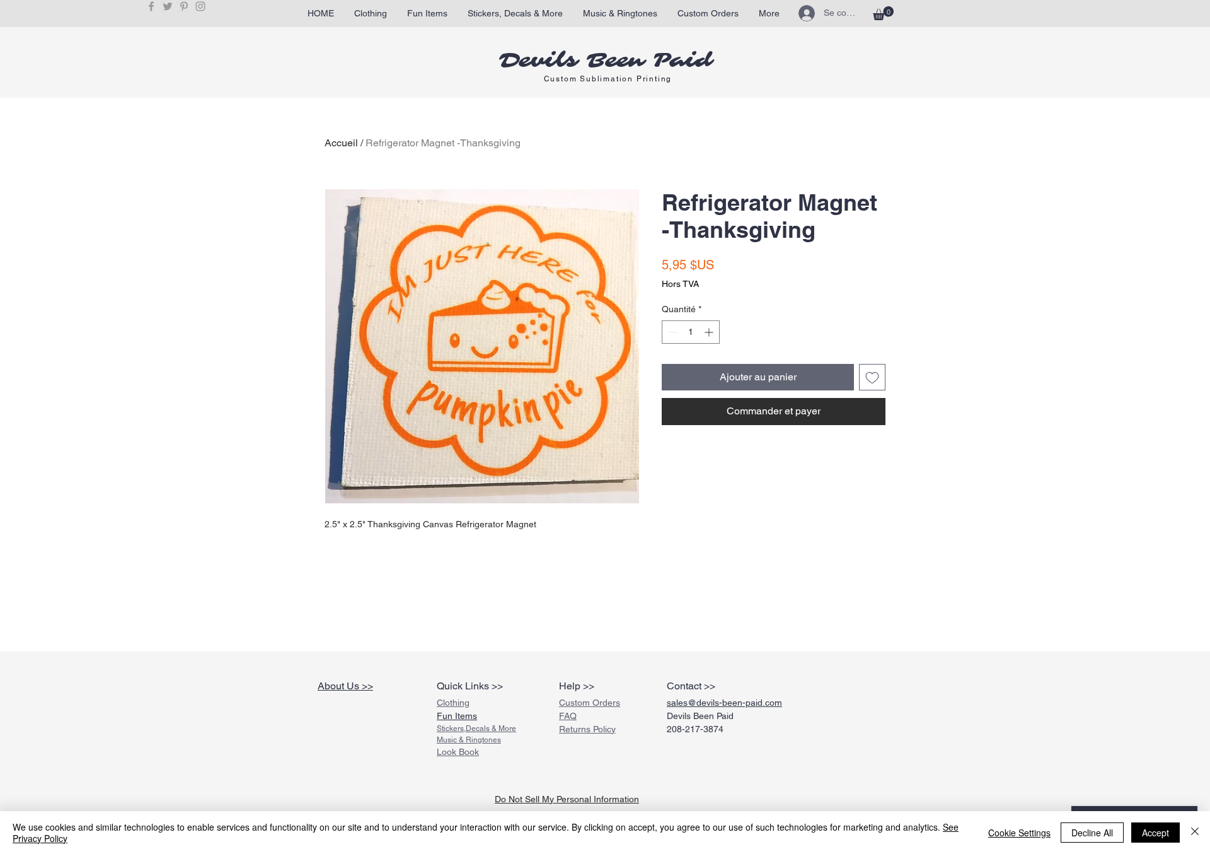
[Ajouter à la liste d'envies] (872, 377)
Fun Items (457, 716)
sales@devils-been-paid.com (724, 703)
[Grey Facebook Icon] (151, 6)
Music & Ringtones (469, 739)
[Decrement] (671, 332)
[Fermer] (1194, 832)
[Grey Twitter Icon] (167, 6)
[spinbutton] (690, 332)
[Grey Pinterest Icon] (184, 6)
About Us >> (345, 686)
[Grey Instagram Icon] (200, 6)
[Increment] (710, 332)
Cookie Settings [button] (1019, 832)
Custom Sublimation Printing (608, 78)
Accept (1155, 832)
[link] (883, 13)
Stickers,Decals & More (476, 728)
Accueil (341, 143)
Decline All (1092, 832)
